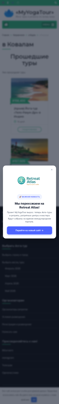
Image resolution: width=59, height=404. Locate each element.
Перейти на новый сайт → (29, 230)
